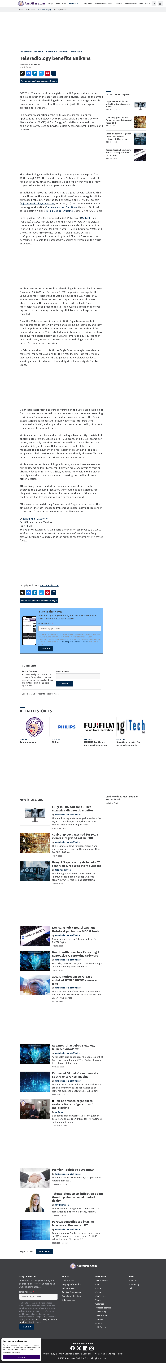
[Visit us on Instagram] (91, 1348)
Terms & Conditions (83, 1354)
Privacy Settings (65, 1354)
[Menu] (160, 3)
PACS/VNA (76, 51)
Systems (56, 739)
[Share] (28, 73)
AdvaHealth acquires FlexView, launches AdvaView (73, 1047)
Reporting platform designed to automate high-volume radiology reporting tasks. (77, 965)
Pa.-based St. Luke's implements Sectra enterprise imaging (75, 1074)
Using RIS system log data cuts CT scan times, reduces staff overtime (118, 136)
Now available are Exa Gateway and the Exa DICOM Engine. (74, 941)
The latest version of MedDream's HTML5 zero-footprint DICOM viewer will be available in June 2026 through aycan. (76, 994)
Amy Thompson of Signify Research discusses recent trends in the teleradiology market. (75, 1210)
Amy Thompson (62, 1205)
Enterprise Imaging (57, 51)
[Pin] (47, 73)
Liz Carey (59, 1112)
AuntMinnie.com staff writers (68, 815)
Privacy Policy (49, 1354)
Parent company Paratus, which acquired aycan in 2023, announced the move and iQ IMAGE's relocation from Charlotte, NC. (76, 1236)
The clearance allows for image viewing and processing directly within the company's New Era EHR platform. (76, 849)
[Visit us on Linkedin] (85, 1348)
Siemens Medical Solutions (61, 207)
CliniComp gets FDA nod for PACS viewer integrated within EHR (119, 120)
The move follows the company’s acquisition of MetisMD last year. (76, 1179)
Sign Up (46, 649)
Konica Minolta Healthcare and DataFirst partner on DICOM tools (118, 153)
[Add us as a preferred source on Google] (53, 73)
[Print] (22, 73)
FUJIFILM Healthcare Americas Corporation (95, 743)
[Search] (154, 3)
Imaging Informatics (32, 51)
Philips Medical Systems (59, 210)
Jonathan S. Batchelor (30, 64)
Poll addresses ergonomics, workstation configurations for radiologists (74, 1104)
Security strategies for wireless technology (128, 743)
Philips (55, 742)
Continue (64, 684)
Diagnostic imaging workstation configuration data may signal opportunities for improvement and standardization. (77, 1118)
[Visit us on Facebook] (72, 1348)
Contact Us (100, 1354)
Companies (25, 739)
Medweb (86, 218)
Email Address (45, 624)
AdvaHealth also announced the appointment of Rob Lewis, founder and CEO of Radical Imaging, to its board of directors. (77, 1060)
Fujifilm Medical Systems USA (37, 203)
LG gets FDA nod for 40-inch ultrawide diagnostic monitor (118, 104)
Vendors (88, 739)
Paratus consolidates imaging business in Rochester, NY (73, 1223)
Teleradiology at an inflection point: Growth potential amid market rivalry (77, 1197)
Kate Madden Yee (63, 870)
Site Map (111, 1354)
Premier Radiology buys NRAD (73, 1169)
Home (120, 1354)
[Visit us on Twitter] (79, 1348)
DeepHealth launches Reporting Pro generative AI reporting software (77, 954)
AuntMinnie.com (49, 585)
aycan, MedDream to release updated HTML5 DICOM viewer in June (75, 980)
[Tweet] (41, 73)
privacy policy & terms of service (75, 642)
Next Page (44, 1251)
